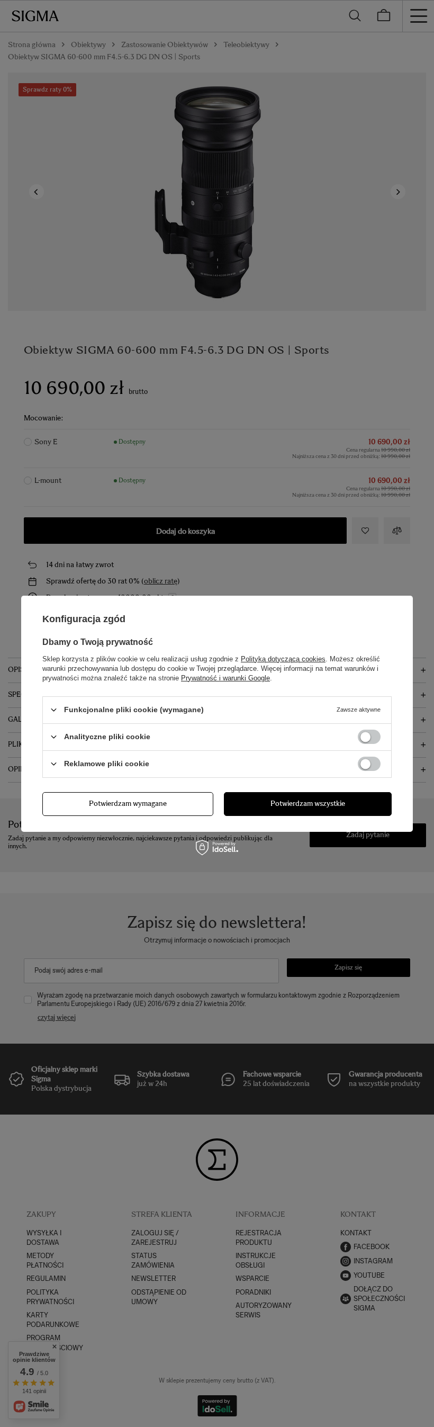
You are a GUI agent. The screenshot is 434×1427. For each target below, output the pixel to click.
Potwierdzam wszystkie (307, 803)
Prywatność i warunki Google (225, 677)
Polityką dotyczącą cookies (283, 658)
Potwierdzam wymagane (128, 803)
